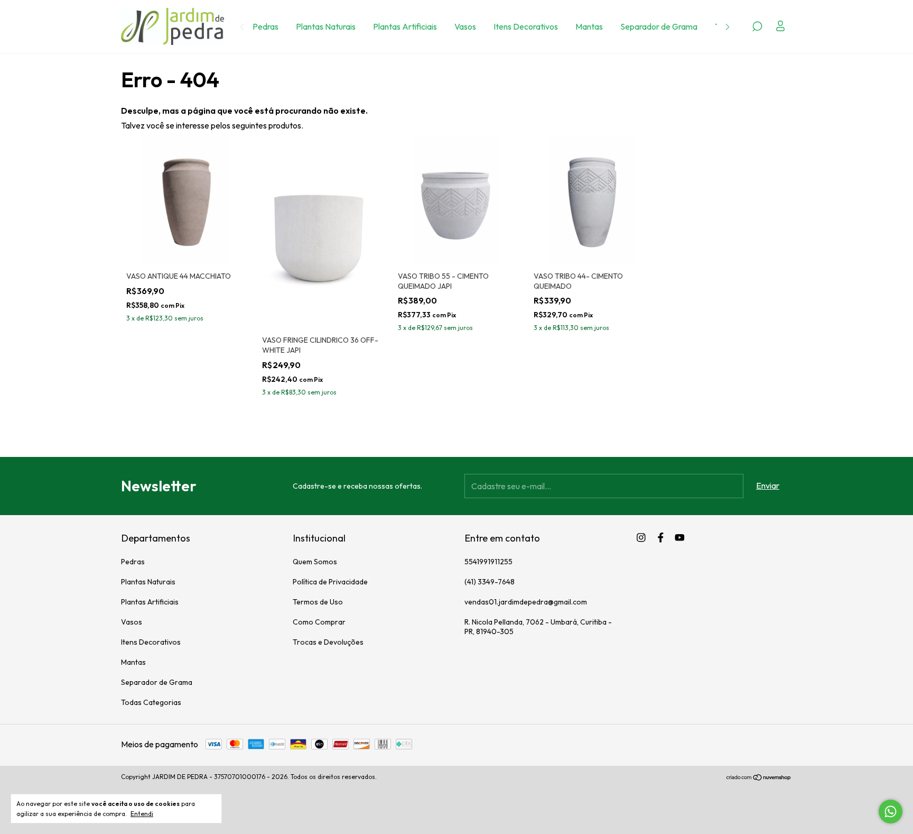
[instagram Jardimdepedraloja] (641, 538)
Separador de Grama (658, 26)
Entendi (142, 814)
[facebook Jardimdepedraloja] (661, 538)
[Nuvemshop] (759, 778)
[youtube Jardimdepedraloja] (680, 538)
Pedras (265, 26)
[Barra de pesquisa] (757, 27)
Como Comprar (319, 622)
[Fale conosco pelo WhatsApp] (890, 811)
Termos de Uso (318, 602)
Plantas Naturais (326, 26)
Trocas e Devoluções (328, 642)
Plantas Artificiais (405, 26)
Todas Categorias (151, 702)
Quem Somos (315, 561)
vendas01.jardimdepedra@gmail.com (525, 602)
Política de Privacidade (330, 581)
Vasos (465, 26)
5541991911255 (488, 561)
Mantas (589, 26)
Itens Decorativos (525, 26)
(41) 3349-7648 (489, 581)
